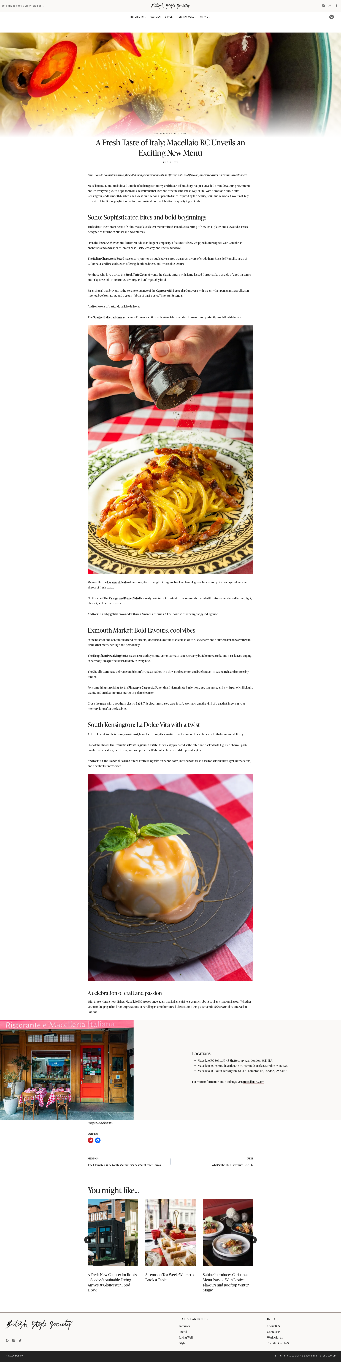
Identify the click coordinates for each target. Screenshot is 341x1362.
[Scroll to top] (332, 1351)
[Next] (253, 1239)
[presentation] (113, 1233)
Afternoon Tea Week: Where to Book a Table (169, 1277)
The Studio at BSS (278, 1343)
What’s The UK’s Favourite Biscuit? (232, 1162)
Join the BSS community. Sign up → (23, 6)
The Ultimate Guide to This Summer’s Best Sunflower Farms (124, 1162)
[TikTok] (330, 6)
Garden (155, 16)
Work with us (275, 1337)
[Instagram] (323, 6)
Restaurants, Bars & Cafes (171, 133)
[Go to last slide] (87, 1239)
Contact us (273, 1331)
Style (182, 1343)
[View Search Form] (331, 17)
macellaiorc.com (253, 1081)
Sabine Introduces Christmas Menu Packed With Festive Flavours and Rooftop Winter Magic (226, 1282)
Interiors (184, 1326)
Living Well (186, 1337)
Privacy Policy (14, 1356)
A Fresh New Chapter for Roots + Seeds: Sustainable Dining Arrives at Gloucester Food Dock (112, 1282)
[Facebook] (336, 6)
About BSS (273, 1326)
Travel (183, 1331)
